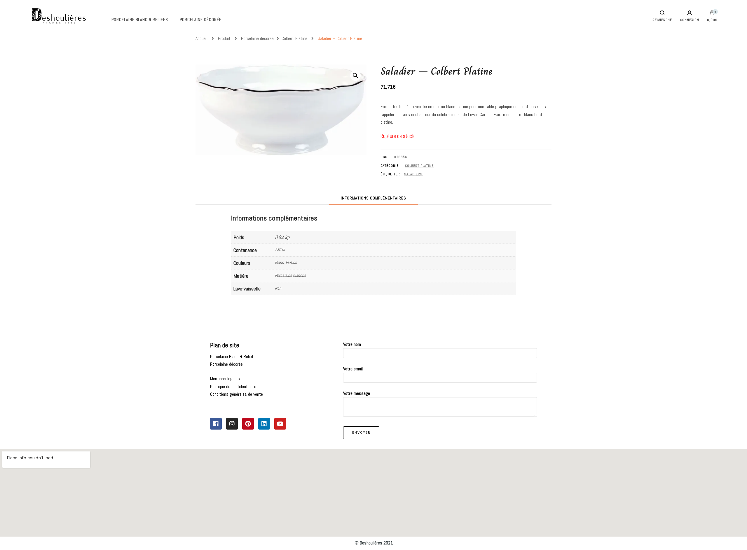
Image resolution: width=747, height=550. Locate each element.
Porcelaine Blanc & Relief (231, 356)
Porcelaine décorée (200, 19)
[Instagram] (232, 424)
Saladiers (413, 174)
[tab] (373, 198)
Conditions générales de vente (236, 394)
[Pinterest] (248, 424)
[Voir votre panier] (712, 14)
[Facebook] (216, 424)
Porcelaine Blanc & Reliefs (139, 19)
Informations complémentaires (373, 198)
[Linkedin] (264, 424)
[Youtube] (280, 424)
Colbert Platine (419, 165)
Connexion (689, 19)
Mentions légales (225, 379)
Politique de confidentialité (233, 386)
